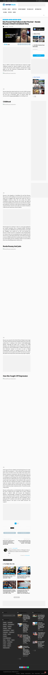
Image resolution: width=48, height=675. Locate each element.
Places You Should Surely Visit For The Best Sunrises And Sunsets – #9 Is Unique (24, 542)
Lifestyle (14, 9)
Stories (10, 19)
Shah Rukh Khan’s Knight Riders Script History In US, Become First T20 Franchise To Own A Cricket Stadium (38, 83)
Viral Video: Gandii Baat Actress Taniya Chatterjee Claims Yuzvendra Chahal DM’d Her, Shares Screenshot (37, 93)
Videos (4, 645)
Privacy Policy (37, 673)
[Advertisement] (31, 4)
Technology (30, 9)
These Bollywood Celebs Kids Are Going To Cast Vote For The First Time (41, 635)
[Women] (35, 40)
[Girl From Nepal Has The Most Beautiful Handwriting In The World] (35, 642)
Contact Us (43, 673)
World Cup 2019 (6, 647)
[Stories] (41, 40)
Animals (4, 622)
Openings (9, 0)
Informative (38, 9)
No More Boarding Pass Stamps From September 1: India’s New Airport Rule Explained (23, 576)
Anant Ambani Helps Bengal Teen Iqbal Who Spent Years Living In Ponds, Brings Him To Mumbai (38, 88)
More (14, 12)
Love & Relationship (7, 638)
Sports (10, 12)
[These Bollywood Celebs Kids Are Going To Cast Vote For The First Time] (35, 633)
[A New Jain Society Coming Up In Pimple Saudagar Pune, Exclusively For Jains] (35, 623)
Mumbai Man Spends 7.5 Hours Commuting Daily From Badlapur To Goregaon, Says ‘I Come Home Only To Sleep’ (9, 591)
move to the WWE (14, 96)
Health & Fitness (6, 630)
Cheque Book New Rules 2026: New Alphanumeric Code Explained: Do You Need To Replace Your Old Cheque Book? (23, 591)
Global (5, 12)
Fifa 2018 (5, 628)
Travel (8, 573)
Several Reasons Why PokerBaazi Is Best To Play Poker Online (41, 616)
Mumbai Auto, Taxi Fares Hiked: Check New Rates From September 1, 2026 (9, 576)
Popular (8, 640)
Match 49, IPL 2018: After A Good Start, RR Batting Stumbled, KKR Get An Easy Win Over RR (8, 542)
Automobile (10, 622)
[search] (44, 1)
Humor (12, 630)
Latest (9, 634)
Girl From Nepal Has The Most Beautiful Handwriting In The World (41, 644)
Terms (33, 673)
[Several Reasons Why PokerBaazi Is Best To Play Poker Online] (35, 615)
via (3, 88)
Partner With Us (14, 0)
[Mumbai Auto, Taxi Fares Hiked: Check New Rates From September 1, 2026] (9, 570)
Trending (15, 19)
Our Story (4, 0)
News (9, 9)
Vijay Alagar (6, 26)
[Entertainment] (35, 37)
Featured (9, 626)
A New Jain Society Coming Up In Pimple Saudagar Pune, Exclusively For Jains (41, 625)
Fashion (4, 626)
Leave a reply (7, 559)
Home (5, 9)
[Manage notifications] (45, 672)
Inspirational (5, 19)
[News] (41, 37)
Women (19, 19)
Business (5, 624)
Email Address (35, 49)
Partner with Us (28, 673)
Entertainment (22, 9)
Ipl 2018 (4, 634)
